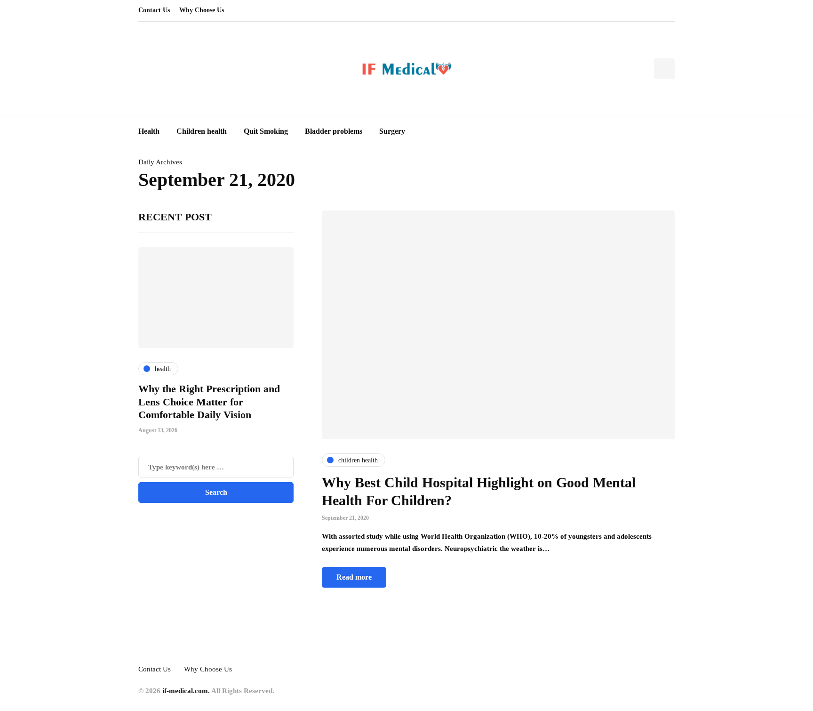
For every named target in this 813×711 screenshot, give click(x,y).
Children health (201, 131)
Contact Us (154, 10)
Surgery (392, 131)
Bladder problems (333, 131)
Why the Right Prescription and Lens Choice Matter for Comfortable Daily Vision (209, 401)
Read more (354, 577)
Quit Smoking (266, 131)
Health (148, 131)
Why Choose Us (201, 10)
